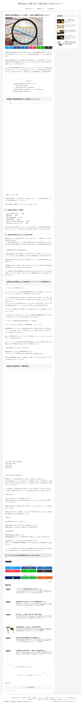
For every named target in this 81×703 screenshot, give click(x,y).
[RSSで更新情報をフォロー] (44, 577)
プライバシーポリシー (66, 699)
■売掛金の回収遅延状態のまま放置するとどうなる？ (25, 83)
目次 (27, 81)
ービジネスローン (57, 697)
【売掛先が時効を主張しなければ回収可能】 (24, 87)
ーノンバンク (64, 697)
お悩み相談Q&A (53, 699)
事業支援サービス (32, 699)
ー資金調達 (23, 697)
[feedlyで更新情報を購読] (28, 577)
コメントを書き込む (29, 687)
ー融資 (46, 697)
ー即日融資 (51, 697)
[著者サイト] (13, 577)
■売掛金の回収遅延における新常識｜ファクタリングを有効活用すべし (29, 89)
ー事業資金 (34, 697)
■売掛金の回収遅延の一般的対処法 (21, 91)
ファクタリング (8, 561)
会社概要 (59, 699)
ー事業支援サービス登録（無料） (43, 699)
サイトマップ (74, 699)
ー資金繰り (29, 697)
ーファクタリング (40, 697)
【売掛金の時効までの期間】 (21, 85)
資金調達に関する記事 (16, 697)
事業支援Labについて (73, 697)
